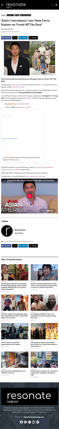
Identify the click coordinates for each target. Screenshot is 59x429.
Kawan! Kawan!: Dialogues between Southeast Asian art (13, 372)
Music (32, 340)
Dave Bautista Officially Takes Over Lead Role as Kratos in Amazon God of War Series (43, 316)
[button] (6, 37)
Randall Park (49, 167)
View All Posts (19, 233)
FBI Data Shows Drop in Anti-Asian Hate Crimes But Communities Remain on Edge (44, 373)
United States (25, 15)
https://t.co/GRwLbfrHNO (21, 104)
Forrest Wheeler (15, 170)
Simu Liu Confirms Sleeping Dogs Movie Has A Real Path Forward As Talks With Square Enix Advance (14, 316)
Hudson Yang (5, 170)
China (3, 15)
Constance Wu (39, 167)
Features (3, 369)
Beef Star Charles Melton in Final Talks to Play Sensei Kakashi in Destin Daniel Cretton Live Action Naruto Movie (44, 285)
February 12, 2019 (24, 107)
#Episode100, (27, 98)
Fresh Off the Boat (8, 241)
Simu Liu (40, 85)
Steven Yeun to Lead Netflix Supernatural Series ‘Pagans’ (10, 343)
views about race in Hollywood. (36, 176)
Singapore (4, 281)
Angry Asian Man (16, 85)
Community (34, 369)
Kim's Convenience (21, 241)
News (17, 15)
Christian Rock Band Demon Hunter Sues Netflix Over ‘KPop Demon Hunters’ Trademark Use (44, 344)
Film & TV (10, 15)
